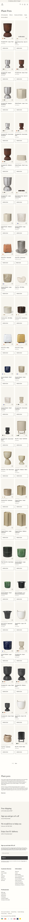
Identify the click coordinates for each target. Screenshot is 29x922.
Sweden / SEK (14, 20)
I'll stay (14, 24)
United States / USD (14, 13)
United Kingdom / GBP (14, 15)
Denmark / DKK (14, 18)
